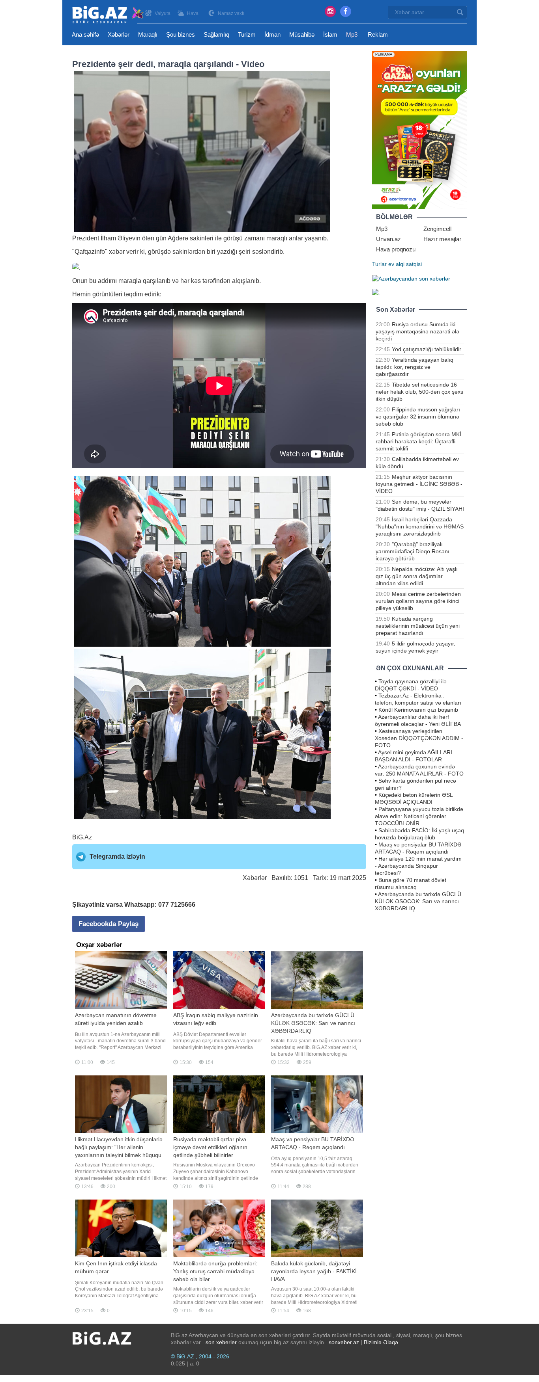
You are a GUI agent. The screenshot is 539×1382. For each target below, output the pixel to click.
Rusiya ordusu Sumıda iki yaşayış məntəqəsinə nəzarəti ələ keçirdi (417, 331)
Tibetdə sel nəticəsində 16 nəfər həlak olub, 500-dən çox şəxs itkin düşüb (419, 391)
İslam (330, 34)
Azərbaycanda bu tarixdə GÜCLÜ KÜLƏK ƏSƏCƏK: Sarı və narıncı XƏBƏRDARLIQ (418, 901)
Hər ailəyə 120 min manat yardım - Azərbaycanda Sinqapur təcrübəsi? (418, 866)
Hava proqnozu (395, 249)
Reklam (378, 34)
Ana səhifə (85, 34)
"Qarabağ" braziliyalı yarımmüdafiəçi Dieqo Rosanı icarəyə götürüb (412, 551)
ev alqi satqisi (405, 264)
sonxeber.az (344, 1342)
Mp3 (351, 34)
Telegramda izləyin (117, 856)
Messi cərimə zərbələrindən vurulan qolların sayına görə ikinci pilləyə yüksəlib (418, 601)
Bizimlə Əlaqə (381, 1342)
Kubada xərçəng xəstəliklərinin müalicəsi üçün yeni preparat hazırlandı (418, 626)
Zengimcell (437, 228)
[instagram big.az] (330, 11)
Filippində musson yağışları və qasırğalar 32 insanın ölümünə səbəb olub (418, 416)
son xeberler (221, 1342)
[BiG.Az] (108, 15)
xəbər (117, 251)
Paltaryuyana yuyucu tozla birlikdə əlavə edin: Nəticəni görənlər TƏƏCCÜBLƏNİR (419, 816)
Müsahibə (301, 34)
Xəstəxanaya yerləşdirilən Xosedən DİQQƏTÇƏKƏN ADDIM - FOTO (419, 738)
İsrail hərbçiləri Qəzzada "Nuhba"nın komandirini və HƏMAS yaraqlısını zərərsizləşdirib (420, 526)
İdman (272, 34)
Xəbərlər (118, 34)
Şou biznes (180, 34)
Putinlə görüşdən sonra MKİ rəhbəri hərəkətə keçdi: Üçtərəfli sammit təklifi (418, 441)
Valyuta (162, 13)
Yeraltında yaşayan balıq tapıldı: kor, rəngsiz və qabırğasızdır (414, 367)
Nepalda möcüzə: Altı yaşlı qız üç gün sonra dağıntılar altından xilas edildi (417, 576)
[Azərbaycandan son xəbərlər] (411, 278)
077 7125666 (176, 904)
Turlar (379, 264)
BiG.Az (82, 837)
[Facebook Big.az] (345, 11)
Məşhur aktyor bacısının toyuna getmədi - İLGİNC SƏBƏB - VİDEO (419, 484)
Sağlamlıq (216, 34)
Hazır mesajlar (442, 239)
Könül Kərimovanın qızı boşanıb (418, 710)
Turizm (247, 34)
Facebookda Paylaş (108, 924)
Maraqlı (147, 34)
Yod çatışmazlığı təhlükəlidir (426, 349)
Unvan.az (388, 239)
